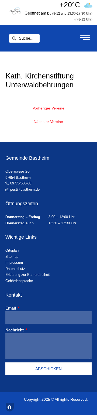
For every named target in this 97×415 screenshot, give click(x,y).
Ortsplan (12, 250)
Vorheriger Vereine (48, 108)
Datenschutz (15, 269)
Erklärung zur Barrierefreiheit (27, 275)
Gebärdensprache (19, 281)
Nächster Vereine (48, 122)
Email (11, 308)
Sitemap (11, 257)
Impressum (14, 262)
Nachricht (15, 330)
